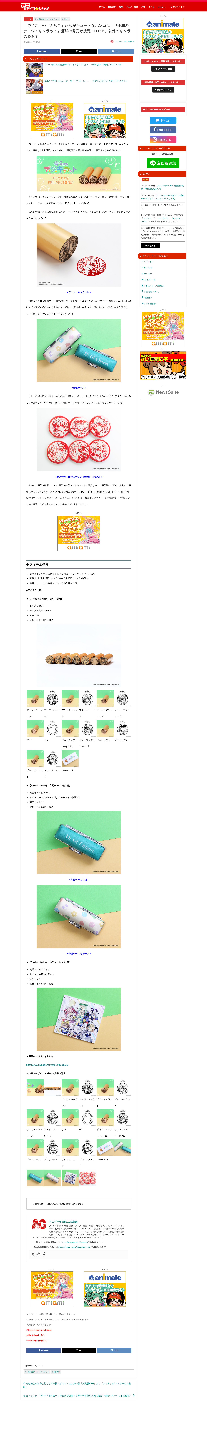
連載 (121, 7)
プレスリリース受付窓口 (154, 286)
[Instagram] (38, 1254)
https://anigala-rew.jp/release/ (75, 1242)
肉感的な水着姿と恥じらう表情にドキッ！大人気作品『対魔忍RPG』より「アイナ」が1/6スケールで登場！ (77, 1385)
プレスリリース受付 (163, 69)
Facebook (148, 268)
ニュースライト (162, 218)
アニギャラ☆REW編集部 (124, 41)
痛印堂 (66, 19)
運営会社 (148, 298)
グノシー (147, 218)
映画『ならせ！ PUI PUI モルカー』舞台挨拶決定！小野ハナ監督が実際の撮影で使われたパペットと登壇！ (77, 1395)
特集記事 (112, 7)
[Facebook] (44, 1254)
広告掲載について (163, 89)
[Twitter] (33, 1254)
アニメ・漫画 (132, 7)
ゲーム (151, 7)
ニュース (28, 19)
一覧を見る (150, 245)
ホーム (102, 7)
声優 (143, 7)
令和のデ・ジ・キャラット (48, 19)
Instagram (148, 274)
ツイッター (148, 262)
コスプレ (162, 7)
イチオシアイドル (177, 7)
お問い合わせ (150, 304)
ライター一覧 (150, 280)
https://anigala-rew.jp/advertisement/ (74, 1247)
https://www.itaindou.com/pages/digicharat (47, 1065)
